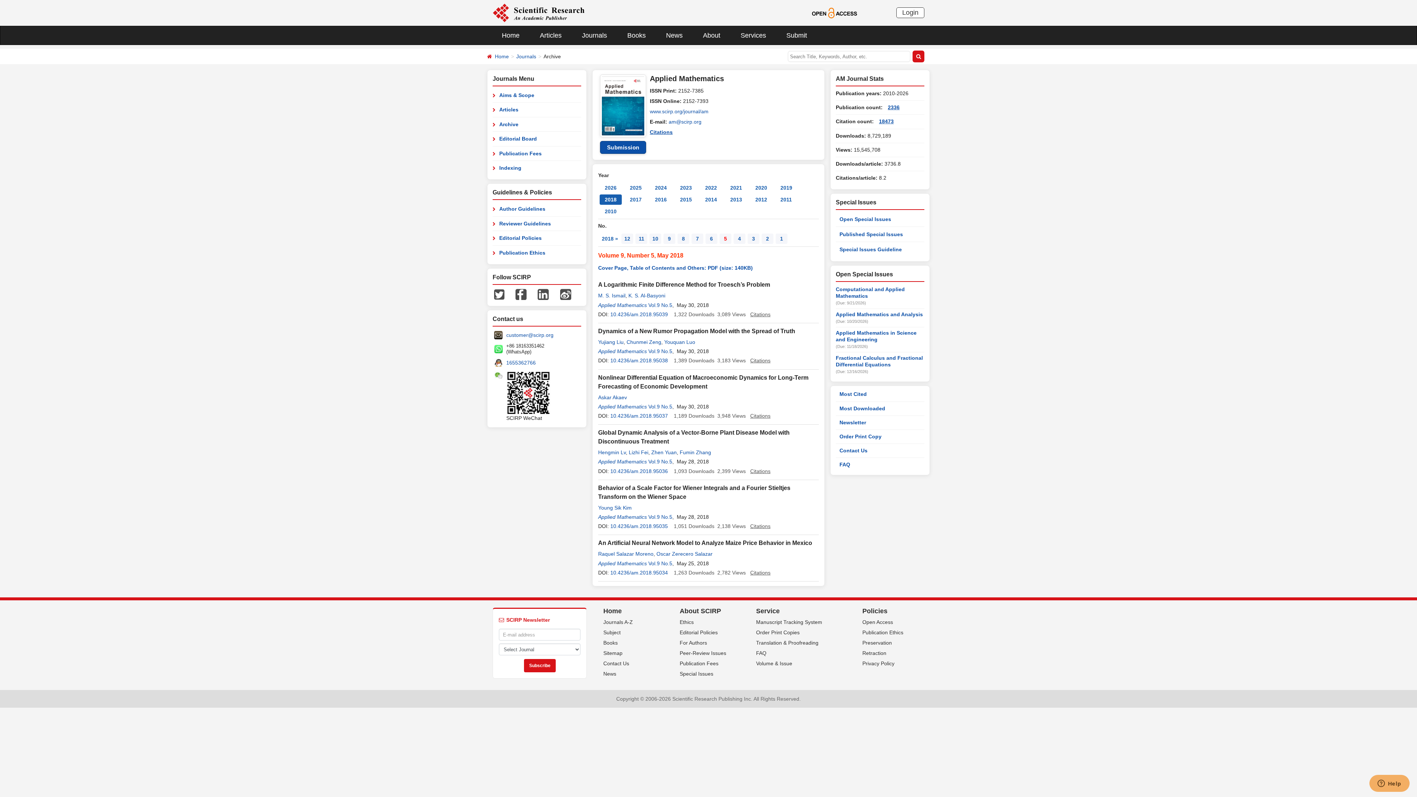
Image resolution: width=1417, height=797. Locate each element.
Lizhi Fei (638, 452)
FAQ (844, 464)
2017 (636, 200)
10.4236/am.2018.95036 (639, 471)
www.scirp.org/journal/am (679, 111)
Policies (874, 611)
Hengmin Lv (612, 452)
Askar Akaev (612, 397)
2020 (761, 188)
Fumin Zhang (695, 452)
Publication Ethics (522, 253)
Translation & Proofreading (787, 643)
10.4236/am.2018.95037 (639, 416)
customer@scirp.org (530, 335)
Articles (551, 35)
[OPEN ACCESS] (834, 12)
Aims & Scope (516, 95)
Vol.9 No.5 (660, 305)
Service (768, 611)
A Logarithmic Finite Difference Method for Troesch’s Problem (684, 285)
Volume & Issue (774, 663)
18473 (886, 121)
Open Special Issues (865, 219)
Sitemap (613, 653)
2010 (611, 211)
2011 (786, 200)
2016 (661, 200)
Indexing (510, 168)
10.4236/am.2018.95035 (639, 526)
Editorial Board (518, 139)
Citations (661, 132)
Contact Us (853, 450)
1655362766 (521, 363)
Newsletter (852, 422)
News (674, 35)
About (711, 35)
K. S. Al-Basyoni (646, 296)
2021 (736, 188)
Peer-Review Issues (703, 653)
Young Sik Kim (615, 508)
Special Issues (696, 674)
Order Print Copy (860, 436)
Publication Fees (520, 153)
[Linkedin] (543, 294)
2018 (611, 200)
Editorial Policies (520, 238)
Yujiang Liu (611, 342)
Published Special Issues (871, 234)
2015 (686, 200)
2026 (611, 188)
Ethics (687, 622)
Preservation (877, 643)
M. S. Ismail (611, 296)
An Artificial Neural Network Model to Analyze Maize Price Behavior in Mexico (705, 543)
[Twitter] (499, 294)
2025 (636, 188)
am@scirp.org (685, 122)
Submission (623, 147)
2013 (736, 200)
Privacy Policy (878, 663)
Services (753, 35)
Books (636, 35)
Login (910, 12)
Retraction (874, 653)
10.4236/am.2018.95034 (639, 573)
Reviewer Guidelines (525, 224)
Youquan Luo (679, 342)
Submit (796, 35)
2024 (661, 188)
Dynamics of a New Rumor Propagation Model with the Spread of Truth (696, 331)
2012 (761, 200)
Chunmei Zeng (644, 342)
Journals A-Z (618, 622)
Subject (612, 632)
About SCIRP (700, 611)
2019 (786, 188)
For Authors (693, 643)
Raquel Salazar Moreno (626, 554)
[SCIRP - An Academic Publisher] (539, 12)
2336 (894, 107)
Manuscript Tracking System (789, 622)
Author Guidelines (522, 209)
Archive (508, 124)
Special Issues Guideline (870, 249)
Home (511, 35)
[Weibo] (565, 294)
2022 (711, 188)
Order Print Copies (778, 632)
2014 (711, 200)
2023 (686, 188)
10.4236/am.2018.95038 (639, 360)
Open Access (877, 622)
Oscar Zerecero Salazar (684, 554)
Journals (594, 35)
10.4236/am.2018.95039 (639, 314)
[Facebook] (521, 294)
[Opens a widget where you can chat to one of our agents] (1389, 784)
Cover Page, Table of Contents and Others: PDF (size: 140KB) (675, 268)
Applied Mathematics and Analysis (879, 314)
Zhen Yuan (664, 452)
